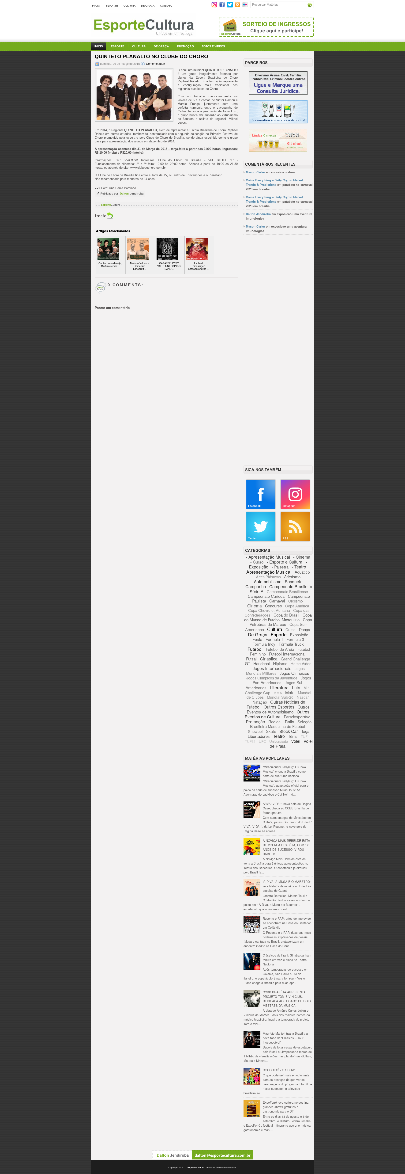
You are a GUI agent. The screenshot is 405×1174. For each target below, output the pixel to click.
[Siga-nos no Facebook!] (222, 6)
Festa (257, 639)
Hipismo (280, 663)
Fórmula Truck (291, 644)
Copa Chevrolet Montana (269, 610)
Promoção (185, 46)
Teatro (279, 736)
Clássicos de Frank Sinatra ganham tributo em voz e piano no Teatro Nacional (287, 959)
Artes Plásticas (268, 576)
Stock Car (288, 731)
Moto (290, 692)
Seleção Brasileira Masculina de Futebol (280, 724)
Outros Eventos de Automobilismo (278, 709)
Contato (166, 5)
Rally (289, 721)
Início (96, 5)
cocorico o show (283, 172)
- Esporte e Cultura (284, 562)
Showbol (255, 731)
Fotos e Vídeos (213, 46)
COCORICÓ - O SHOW (279, 1070)
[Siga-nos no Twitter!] (230, 6)
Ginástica (269, 659)
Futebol (255, 649)
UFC (262, 741)
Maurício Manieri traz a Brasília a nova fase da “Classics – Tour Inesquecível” (285, 1037)
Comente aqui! (155, 63)
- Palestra (280, 567)
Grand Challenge (295, 659)
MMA (278, 692)
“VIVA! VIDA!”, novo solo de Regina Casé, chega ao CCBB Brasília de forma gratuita (287, 808)
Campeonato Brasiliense (287, 591)
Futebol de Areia (280, 649)
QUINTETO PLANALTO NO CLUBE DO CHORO (151, 56)
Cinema (254, 605)
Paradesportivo (297, 717)
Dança (304, 629)
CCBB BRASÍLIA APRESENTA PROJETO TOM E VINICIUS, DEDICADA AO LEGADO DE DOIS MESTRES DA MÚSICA (287, 999)
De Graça (147, 5)
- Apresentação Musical (268, 557)
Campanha (255, 586)
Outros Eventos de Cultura (277, 714)
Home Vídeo (301, 663)
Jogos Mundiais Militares (275, 671)
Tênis (292, 736)
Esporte (112, 5)
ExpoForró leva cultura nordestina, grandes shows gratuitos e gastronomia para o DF (286, 1106)
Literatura (279, 687)
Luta (296, 687)
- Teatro (299, 567)
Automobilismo (267, 581)
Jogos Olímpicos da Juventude (271, 678)
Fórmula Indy (263, 644)
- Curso (256, 562)
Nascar (303, 697)
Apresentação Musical (268, 571)
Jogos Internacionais (272, 668)
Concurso (273, 606)
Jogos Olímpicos (294, 673)
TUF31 (250, 741)
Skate (271, 731)
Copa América (297, 606)
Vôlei (295, 741)
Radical (274, 721)
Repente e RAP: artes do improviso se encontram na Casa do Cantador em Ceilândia (287, 923)
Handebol (261, 663)
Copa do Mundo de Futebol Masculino (278, 617)
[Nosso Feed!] (295, 540)
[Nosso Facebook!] (261, 508)
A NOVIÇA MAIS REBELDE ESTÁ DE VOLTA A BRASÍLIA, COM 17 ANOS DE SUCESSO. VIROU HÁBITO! (286, 847)
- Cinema (301, 557)
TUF (304, 736)
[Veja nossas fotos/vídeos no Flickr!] (245, 6)
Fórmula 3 (295, 639)
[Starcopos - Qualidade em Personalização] (278, 122)
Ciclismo (295, 601)
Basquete (294, 581)
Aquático (302, 572)
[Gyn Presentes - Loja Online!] (278, 151)
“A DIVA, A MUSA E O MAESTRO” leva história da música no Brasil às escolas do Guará (287, 886)
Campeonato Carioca (266, 596)
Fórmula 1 (274, 639)
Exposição (299, 634)
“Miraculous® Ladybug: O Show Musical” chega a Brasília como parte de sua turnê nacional (284, 771)
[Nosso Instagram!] (295, 508)
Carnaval (277, 601)
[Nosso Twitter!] (261, 540)
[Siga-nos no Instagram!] (214, 6)
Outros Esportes (279, 707)
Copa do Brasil (286, 615)
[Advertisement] (278, 310)
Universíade (278, 741)
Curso (290, 629)
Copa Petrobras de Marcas (281, 622)
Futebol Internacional (287, 654)
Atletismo (292, 576)
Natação (259, 702)
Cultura (129, 5)
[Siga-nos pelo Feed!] (238, 6)
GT (247, 663)
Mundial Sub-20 (280, 697)
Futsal (251, 659)
